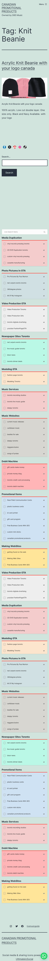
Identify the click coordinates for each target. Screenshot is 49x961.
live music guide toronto (16, 349)
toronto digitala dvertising (16, 322)
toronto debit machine (15, 486)
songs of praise (13, 453)
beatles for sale (13, 434)
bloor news (11, 355)
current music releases (15, 422)
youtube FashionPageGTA (16, 328)
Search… (6, 156)
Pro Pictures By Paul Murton (17, 276)
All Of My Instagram (14, 296)
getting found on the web (16, 552)
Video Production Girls (15, 316)
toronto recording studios (16, 395)
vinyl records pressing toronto (18, 244)
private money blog (14, 474)
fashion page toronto (15, 375)
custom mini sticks (14, 532)
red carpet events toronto (16, 283)
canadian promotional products (11, 8)
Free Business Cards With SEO (18, 525)
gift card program (13, 519)
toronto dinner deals (14, 361)
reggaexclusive (13, 447)
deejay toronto (12, 408)
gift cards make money (15, 467)
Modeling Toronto (13, 381)
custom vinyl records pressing (18, 256)
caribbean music (13, 428)
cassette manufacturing (16, 263)
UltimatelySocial (24, 959)
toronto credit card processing (18, 480)
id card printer (12, 513)
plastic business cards (15, 506)
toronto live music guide (16, 401)
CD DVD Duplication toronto (17, 250)
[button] (44, 956)
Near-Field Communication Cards (19, 500)
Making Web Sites (14, 558)
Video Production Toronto (16, 309)
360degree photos (14, 289)
